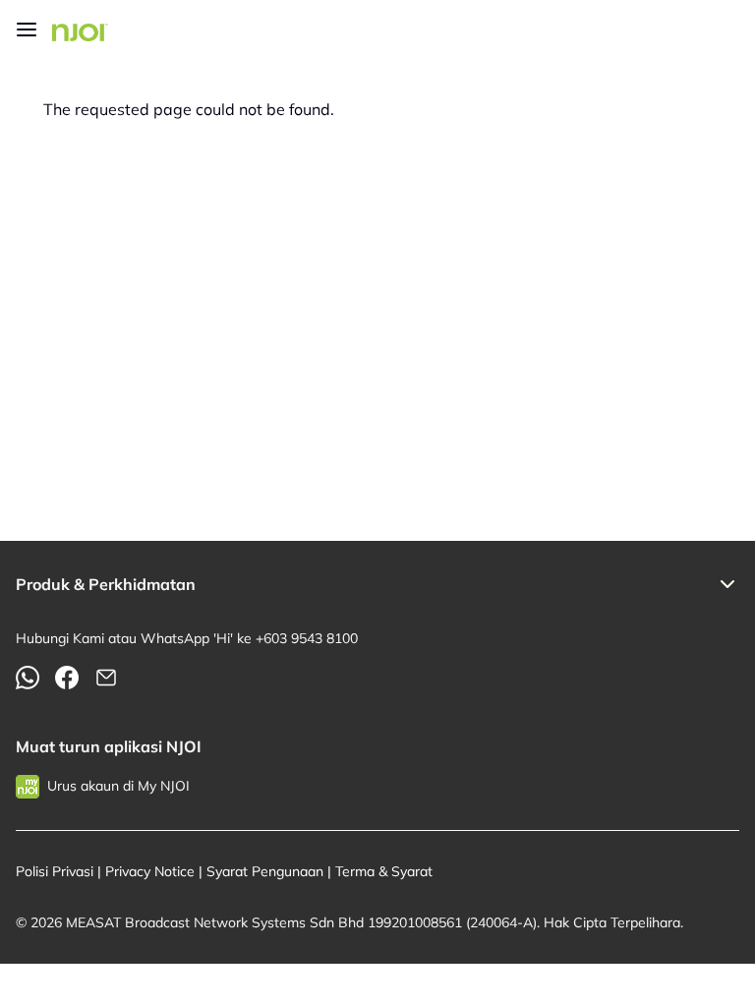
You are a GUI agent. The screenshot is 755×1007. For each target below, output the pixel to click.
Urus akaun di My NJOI (118, 786)
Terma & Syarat (384, 871)
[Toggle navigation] (26, 29)
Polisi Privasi (54, 871)
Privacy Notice (150, 871)
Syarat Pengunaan (264, 871)
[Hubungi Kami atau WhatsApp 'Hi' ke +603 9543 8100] (27, 677)
